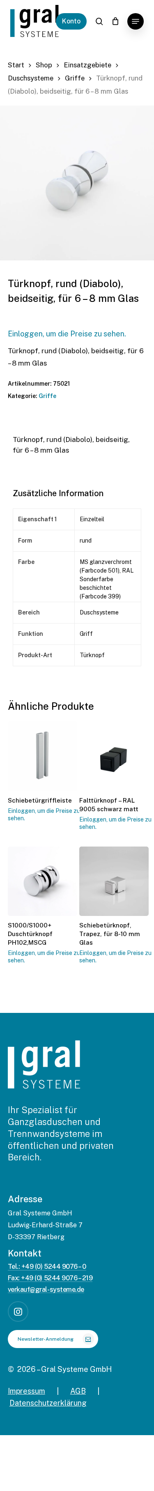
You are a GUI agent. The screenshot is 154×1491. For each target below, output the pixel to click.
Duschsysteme (30, 78)
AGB (78, 1391)
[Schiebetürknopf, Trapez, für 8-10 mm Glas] (114, 881)
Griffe (75, 78)
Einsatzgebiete (87, 65)
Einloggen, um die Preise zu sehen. (67, 333)
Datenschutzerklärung (48, 1403)
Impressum (26, 1391)
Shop (44, 65)
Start (16, 65)
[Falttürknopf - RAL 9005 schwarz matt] (114, 756)
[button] (135, 21)
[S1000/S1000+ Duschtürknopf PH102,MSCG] (42, 881)
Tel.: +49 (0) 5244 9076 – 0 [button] (47, 1266)
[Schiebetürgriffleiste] (42, 756)
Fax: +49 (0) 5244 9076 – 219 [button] (50, 1278)
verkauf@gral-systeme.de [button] (46, 1289)
